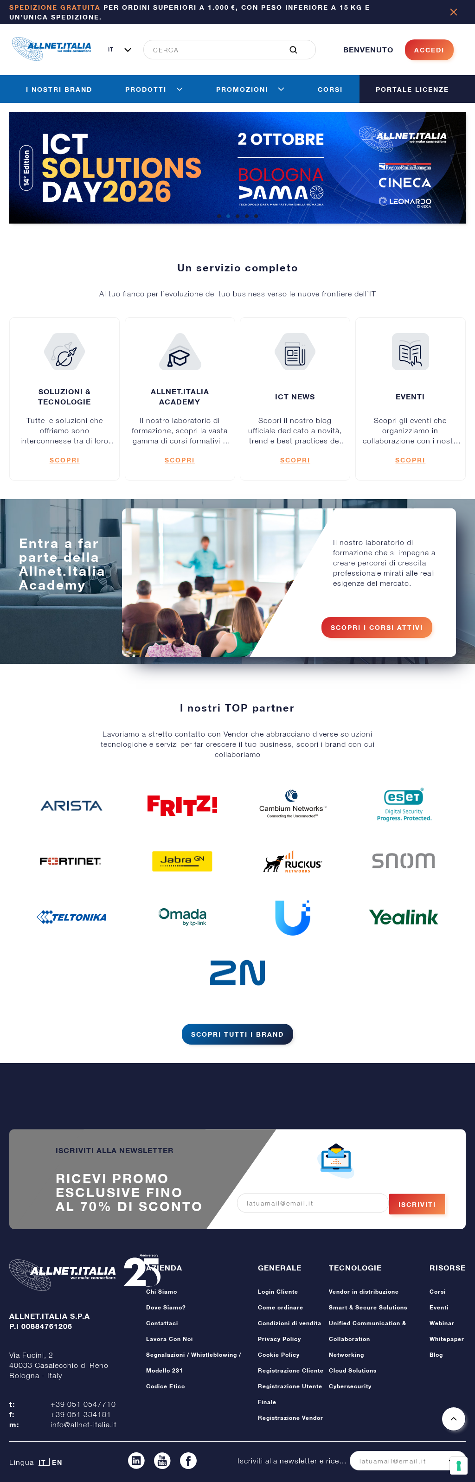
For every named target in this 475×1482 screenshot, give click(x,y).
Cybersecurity (350, 1386)
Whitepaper (447, 1338)
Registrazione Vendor (290, 1417)
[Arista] (71, 806)
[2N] (237, 973)
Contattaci (162, 1323)
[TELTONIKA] (71, 917)
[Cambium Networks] (292, 806)
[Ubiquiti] (292, 917)
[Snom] (403, 861)
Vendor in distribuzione (364, 1291)
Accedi (429, 50)
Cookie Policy (279, 1354)
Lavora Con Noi (169, 1338)
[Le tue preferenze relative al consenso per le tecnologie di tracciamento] (459, 1466)
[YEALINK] (403, 917)
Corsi (438, 1291)
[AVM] (182, 806)
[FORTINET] (71, 861)
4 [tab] (246, 216)
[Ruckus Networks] (292, 861)
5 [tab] (256, 216)
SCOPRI (65, 460)
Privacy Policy (279, 1338)
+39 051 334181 (81, 1414)
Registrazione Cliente (291, 1370)
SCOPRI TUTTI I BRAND (237, 1034)
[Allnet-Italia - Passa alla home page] (51, 58)
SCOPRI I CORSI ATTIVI (377, 627)
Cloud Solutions (353, 1370)
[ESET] (403, 806)
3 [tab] (237, 216)
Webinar (442, 1323)
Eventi (439, 1307)
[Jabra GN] (182, 861)
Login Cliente (278, 1291)
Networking (346, 1354)
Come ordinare (280, 1307)
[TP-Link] (182, 917)
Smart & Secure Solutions (368, 1307)
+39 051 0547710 (83, 1404)
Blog (436, 1354)
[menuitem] (224, 49)
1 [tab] (219, 216)
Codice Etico (165, 1386)
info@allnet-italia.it (84, 1424)
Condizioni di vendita (289, 1323)
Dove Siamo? (166, 1307)
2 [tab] (228, 216)
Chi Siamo (161, 1291)
